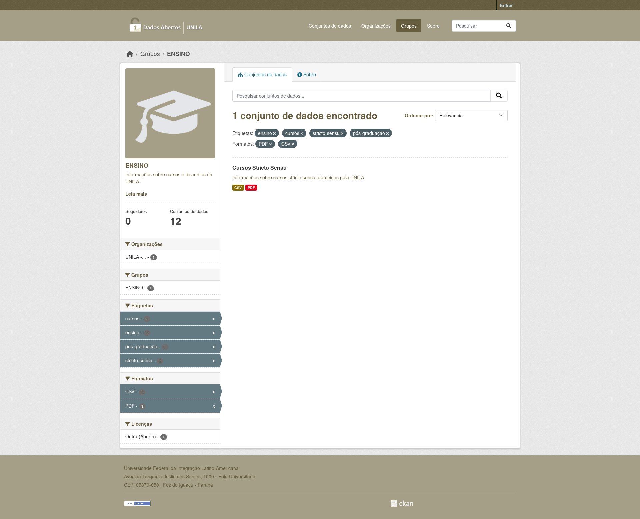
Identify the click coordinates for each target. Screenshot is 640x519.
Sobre (433, 25)
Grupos (409, 25)
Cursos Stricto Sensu (259, 167)
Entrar (506, 5)
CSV (238, 187)
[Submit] (508, 26)
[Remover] (274, 133)
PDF (251, 187)
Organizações (376, 25)
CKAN (402, 503)
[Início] (130, 53)
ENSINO (178, 53)
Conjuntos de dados (330, 25)
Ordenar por (418, 115)
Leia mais (136, 193)
